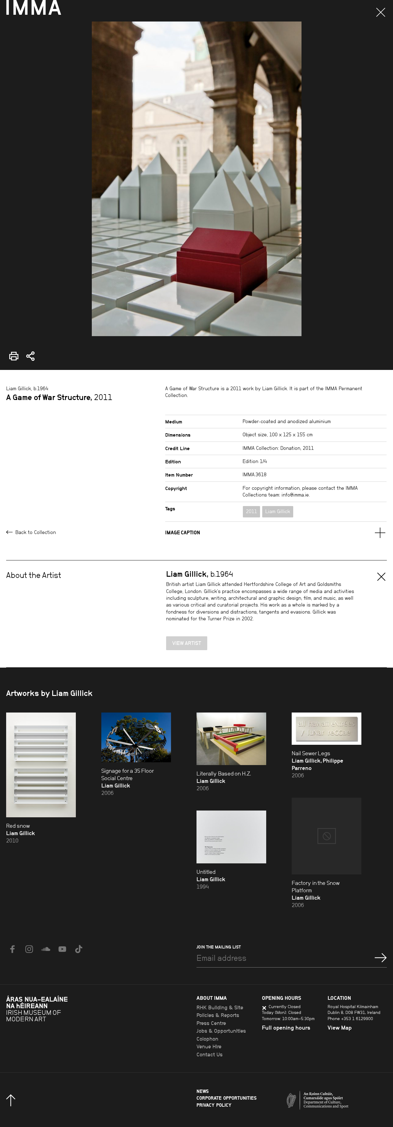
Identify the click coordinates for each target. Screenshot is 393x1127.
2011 (251, 511)
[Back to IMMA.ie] (52, 1026)
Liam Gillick (277, 511)
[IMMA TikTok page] (78, 949)
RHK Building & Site (219, 1007)
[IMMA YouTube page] (62, 949)
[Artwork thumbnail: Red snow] (41, 765)
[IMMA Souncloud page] (45, 949)
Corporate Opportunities (226, 1098)
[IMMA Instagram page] (29, 949)
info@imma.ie (295, 495)
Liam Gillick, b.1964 (27, 388)
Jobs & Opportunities (221, 1031)
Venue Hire (208, 1046)
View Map (340, 1027)
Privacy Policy (214, 1105)
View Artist (186, 643)
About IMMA (211, 998)
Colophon (207, 1039)
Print (11, 352)
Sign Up (381, 958)
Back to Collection (35, 532)
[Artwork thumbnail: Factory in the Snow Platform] (326, 836)
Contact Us (209, 1054)
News (202, 1091)
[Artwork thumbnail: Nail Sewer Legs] (326, 728)
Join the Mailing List (218, 946)
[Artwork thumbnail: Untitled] (231, 837)
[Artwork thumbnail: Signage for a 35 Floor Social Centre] (136, 737)
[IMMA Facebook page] (12, 949)
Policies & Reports (217, 1015)
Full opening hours (286, 1027)
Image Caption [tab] (182, 532)
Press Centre (211, 1023)
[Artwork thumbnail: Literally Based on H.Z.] (231, 739)
